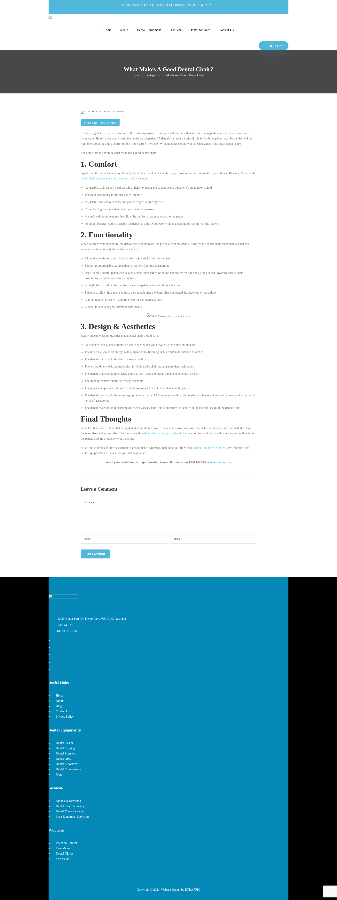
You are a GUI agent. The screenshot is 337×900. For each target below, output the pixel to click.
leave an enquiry (221, 462)
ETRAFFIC (192, 889)
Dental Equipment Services (209, 447)
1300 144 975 (275, 45)
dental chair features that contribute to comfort (109, 178)
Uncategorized (152, 75)
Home (136, 75)
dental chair (111, 133)
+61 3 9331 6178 (66, 631)
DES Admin (108, 122)
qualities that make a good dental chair (164, 433)
